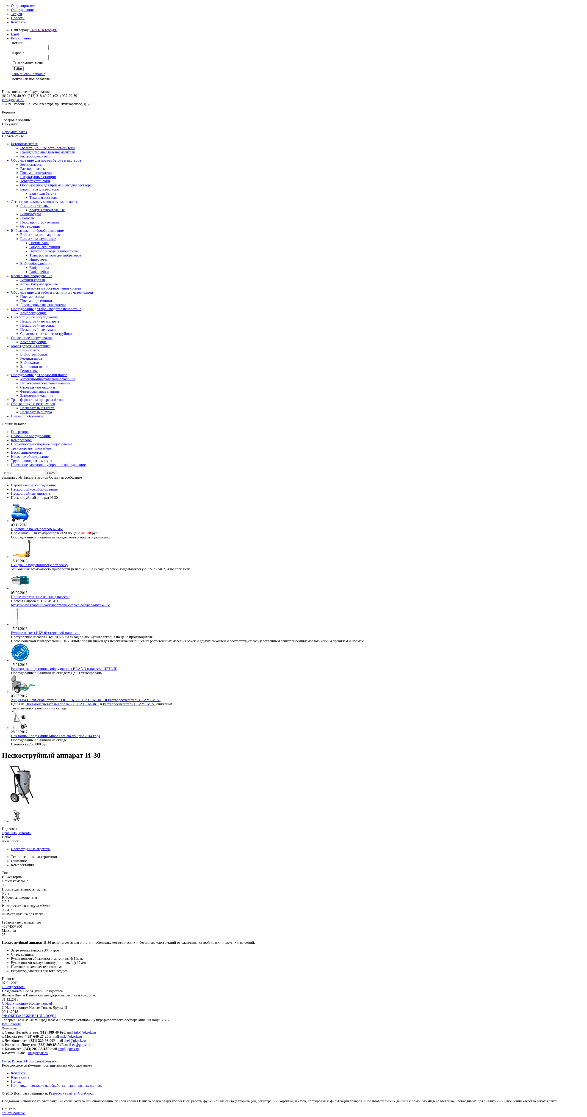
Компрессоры (21, 440)
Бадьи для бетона (42, 193)
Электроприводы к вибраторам (53, 251)
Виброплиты (30, 350)
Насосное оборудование (30, 456)
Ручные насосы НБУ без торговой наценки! (45, 633)
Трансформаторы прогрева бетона (37, 400)
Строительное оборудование (33, 485)
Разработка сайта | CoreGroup (71, 1093)
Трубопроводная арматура (31, 461)
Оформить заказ (14, 132)
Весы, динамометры (27, 452)
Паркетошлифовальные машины (45, 383)
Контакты (18, 22)
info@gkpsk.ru (13, 100)
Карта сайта (20, 1077)
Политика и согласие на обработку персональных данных (56, 1085)
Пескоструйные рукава (38, 329)
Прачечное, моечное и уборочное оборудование (48, 465)
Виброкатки (29, 362)
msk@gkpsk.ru (71, 1036)
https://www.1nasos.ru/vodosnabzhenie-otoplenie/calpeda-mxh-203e (60, 605)
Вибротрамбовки (33, 354)
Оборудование (22, 10)
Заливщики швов (33, 367)
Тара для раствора (43, 197)
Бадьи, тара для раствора (39, 189)
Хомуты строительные (47, 210)
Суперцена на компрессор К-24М (37, 529)
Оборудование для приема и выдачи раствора (55, 185)
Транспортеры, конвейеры (31, 448)
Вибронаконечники (44, 247)
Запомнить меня (30, 63)
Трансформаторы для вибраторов (55, 255)
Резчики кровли (32, 280)
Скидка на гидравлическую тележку (39, 565)
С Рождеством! (13, 987)
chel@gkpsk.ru (75, 1041)
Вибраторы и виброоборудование (37, 230)
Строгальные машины (37, 387)
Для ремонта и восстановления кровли (50, 288)
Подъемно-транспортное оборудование (41, 444)
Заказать (24, 833)
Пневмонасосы (32, 296)
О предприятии (23, 6)
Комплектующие (33, 313)
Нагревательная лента (37, 408)
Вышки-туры (30, 214)
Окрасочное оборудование (32, 338)
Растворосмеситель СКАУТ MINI (129, 704)
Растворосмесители (35, 156)
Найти (51, 473)
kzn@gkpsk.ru (68, 1049)
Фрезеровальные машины (40, 391)
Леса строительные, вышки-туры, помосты (44, 202)
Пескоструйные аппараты (40, 321)
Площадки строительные (39, 222)
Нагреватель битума (36, 412)
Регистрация (21, 38)
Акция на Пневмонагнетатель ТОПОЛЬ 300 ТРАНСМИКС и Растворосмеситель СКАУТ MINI (86, 700)
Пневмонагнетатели (36, 173)
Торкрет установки (35, 181)
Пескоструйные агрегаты (30, 849)
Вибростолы (39, 268)
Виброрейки (39, 272)
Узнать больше (13, 1113)
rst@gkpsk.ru (81, 1045)
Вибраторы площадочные (40, 235)
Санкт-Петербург (43, 30)
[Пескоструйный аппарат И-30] (22, 804)
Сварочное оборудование (31, 436)
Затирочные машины (36, 395)
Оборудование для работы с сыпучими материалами (52, 292)
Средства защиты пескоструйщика (47, 334)
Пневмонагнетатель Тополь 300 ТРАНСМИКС (62, 704)
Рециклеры (29, 371)
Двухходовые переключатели (43, 305)
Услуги (16, 14)
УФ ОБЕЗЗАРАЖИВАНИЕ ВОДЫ (29, 1016)
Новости (18, 18)
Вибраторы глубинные (38, 239)
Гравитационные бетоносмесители (47, 148)
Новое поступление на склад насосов (40, 597)
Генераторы (20, 432)
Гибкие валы (39, 243)
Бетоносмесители (24, 144)
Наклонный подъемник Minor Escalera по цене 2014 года (55, 736)
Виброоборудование (36, 263)
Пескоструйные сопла (37, 325)
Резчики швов (31, 358)
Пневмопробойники (27, 416)
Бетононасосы (31, 164)
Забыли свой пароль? (28, 74)
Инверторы (38, 259)
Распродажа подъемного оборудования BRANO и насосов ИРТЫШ (64, 669)
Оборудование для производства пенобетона (46, 309)
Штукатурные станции (38, 177)
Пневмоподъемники (36, 301)
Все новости (11, 1024)
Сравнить (9, 833)
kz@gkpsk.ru (38, 1053)
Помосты (27, 218)
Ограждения (30, 226)
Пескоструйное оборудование (34, 317)
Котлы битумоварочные (39, 284)
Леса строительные (35, 206)
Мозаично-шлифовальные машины (47, 379)
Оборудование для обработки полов (39, 375)
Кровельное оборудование (31, 276)
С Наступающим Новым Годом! (27, 1003)
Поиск (16, 1081)
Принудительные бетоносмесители (47, 152)
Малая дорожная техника (30, 346)
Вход (15, 34)
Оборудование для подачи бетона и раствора (46, 160)
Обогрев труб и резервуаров (33, 404)
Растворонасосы (33, 169)
